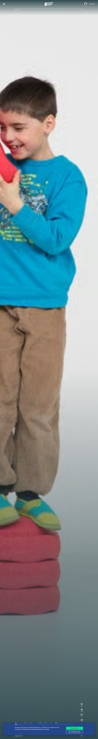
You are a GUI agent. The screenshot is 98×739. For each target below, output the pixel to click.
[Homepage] (49, 3)
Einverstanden (74, 728)
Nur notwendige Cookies (75, 731)
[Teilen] (81, 720)
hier (48, 729)
